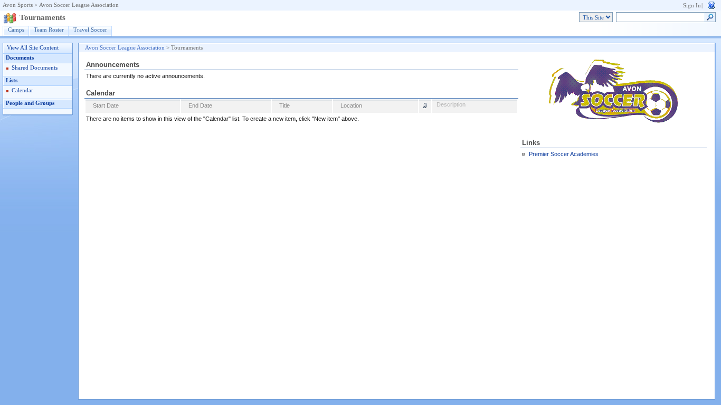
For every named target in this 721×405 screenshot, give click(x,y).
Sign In (692, 5)
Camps (16, 30)
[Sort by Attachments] (425, 107)
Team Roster (49, 30)
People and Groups (30, 103)
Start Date (106, 105)
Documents (20, 58)
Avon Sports (18, 5)
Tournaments (42, 17)
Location (351, 105)
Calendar (22, 90)
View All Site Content (33, 48)
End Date (200, 105)
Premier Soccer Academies (564, 154)
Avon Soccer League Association (79, 5)
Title (284, 105)
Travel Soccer (90, 30)
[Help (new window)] (711, 4)
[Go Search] (710, 17)
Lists (11, 80)
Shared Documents (35, 68)
